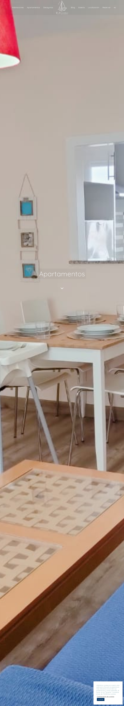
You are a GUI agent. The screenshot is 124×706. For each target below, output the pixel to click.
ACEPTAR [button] (100, 699)
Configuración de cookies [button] (105, 696)
